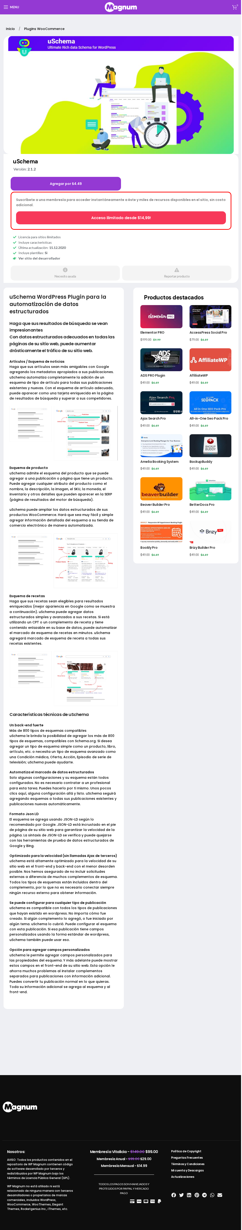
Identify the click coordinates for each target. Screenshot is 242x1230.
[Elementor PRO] (161, 316)
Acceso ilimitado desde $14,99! (121, 218)
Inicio (11, 28)
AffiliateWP (199, 375)
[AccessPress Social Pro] (210, 316)
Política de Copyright (186, 1151)
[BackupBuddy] (210, 445)
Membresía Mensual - (124, 1165)
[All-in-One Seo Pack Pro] (210, 402)
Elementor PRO (152, 332)
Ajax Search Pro (153, 418)
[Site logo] (121, 7)
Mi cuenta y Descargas (187, 1170)
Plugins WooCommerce (44, 28)
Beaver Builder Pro (155, 504)
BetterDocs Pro (202, 504)
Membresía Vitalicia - (124, 1151)
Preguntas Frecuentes (187, 1158)
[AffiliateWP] (210, 359)
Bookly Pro (148, 547)
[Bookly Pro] (161, 531)
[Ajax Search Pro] (161, 402)
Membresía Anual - (124, 1159)
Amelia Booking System (159, 461)
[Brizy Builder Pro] (210, 531)
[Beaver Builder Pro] (161, 488)
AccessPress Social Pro (208, 332)
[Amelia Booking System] (161, 445)
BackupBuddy (201, 461)
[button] (174, 1195)
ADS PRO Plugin (152, 375)
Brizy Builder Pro (202, 547)
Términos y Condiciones (187, 1164)
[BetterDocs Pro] (210, 488)
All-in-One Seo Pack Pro (209, 418)
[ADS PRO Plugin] (161, 359)
